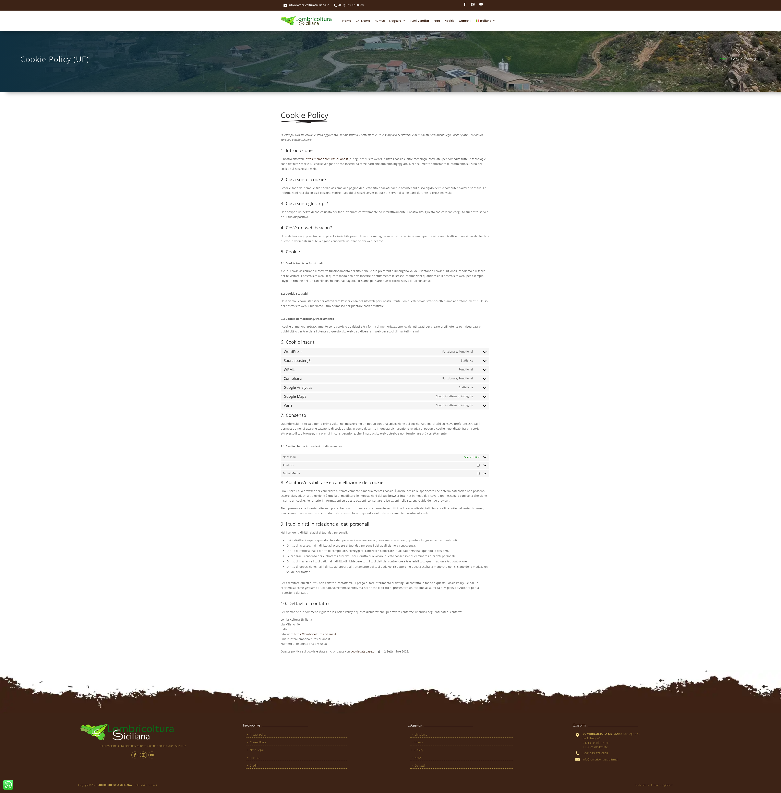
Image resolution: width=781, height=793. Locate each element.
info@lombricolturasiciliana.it (308, 5)
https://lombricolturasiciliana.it (327, 159)
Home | (724, 59)
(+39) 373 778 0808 (595, 753)
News (418, 758)
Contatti (465, 21)
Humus (380, 21)
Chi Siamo (363, 21)
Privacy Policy (258, 734)
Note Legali (257, 750)
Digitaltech (667, 785)
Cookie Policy (258, 742)
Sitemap (255, 758)
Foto (436, 21)
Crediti (254, 765)
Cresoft (655, 785)
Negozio (395, 21)
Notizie (449, 21)
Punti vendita (419, 21)
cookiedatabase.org (364, 651)
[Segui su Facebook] (464, 4)
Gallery (418, 750)
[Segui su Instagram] (473, 4)
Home (346, 21)
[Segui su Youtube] (481, 4)
